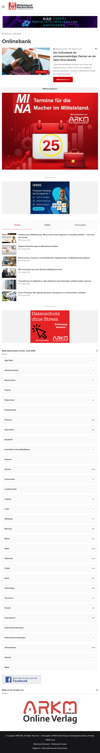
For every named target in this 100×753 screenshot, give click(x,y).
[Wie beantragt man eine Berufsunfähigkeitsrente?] (9, 273)
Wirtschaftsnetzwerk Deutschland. (55, 748)
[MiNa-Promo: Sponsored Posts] (50, 22)
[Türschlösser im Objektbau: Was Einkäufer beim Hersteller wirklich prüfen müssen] (9, 284)
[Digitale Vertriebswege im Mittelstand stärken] (9, 250)
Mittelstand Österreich (41, 744)
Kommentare (80, 225)
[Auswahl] (3, 8)
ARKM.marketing (50, 177)
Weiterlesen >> (63, 79)
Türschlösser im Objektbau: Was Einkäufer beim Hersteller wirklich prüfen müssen (54, 281)
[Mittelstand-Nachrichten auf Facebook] (21, 683)
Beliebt (47, 225)
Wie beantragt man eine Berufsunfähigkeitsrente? (40, 269)
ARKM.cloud (50, 740)
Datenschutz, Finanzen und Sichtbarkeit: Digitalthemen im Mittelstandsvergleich (54, 258)
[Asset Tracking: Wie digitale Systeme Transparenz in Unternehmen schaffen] (9, 296)
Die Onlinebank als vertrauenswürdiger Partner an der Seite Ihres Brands (74, 56)
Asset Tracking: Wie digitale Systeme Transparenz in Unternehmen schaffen (52, 293)
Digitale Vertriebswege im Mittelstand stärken (38, 246)
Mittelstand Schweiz (59, 744)
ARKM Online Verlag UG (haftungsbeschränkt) (69, 736)
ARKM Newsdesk (61, 49)
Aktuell (17, 225)
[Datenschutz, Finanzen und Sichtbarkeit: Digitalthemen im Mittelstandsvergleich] (9, 261)
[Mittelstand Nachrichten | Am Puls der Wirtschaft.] (20, 7)
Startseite (7, 34)
